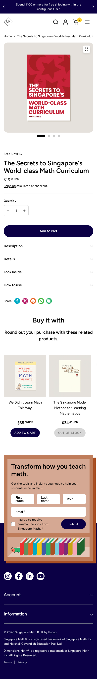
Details (9, 259)
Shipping (10, 186)
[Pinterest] (33, 301)
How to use (13, 285)
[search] (56, 22)
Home (8, 36)
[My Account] (65, 22)
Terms (8, 662)
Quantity (10, 200)
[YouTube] (41, 576)
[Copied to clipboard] (49, 301)
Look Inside (13, 272)
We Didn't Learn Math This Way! (25, 405)
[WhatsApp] (41, 301)
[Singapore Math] (8, 22)
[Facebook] (17, 301)
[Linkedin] (30, 576)
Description (13, 246)
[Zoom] (86, 49)
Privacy (22, 662)
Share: (8, 301)
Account (12, 594)
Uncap (52, 632)
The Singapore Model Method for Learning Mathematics (70, 408)
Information (15, 614)
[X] (25, 301)
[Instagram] (8, 576)
